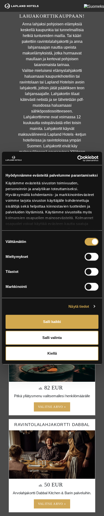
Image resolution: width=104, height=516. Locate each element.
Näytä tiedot (78, 306)
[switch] (91, 257)
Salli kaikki (52, 322)
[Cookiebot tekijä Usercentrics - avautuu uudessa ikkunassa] (77, 158)
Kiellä (52, 353)
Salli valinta (52, 338)
